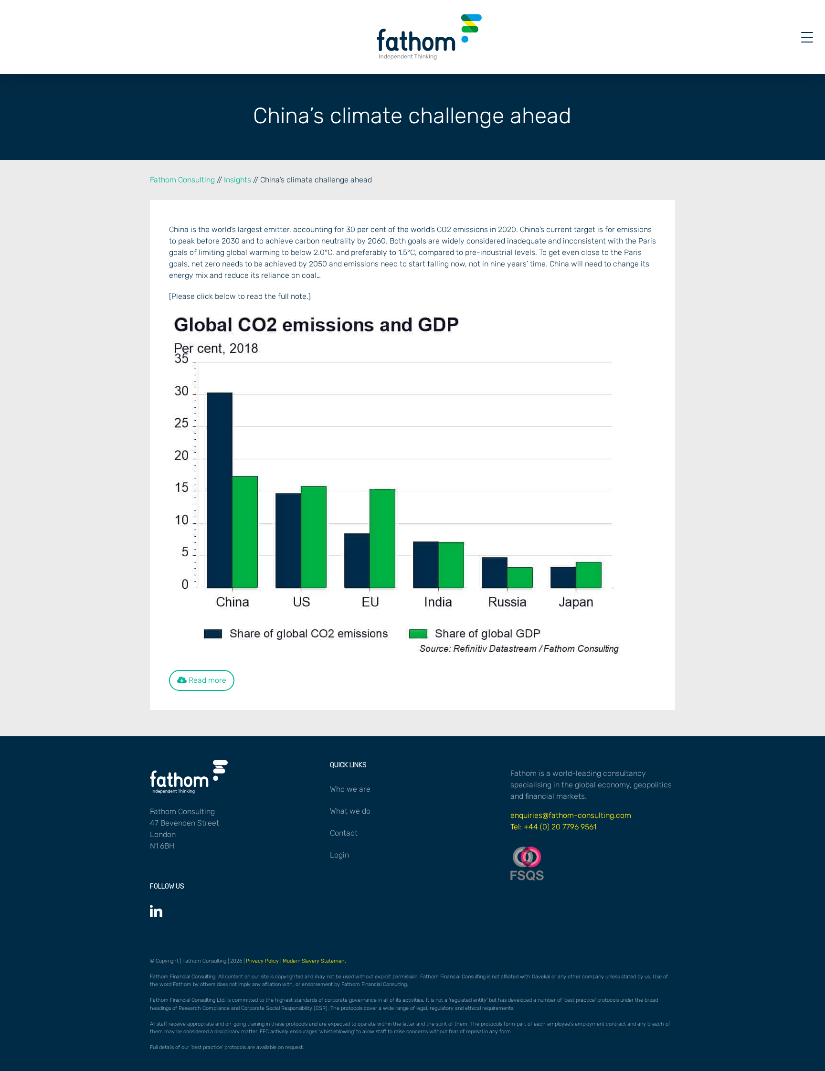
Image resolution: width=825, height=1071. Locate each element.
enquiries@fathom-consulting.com (570, 815)
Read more (206, 680)
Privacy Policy (262, 961)
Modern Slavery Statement (314, 961)
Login (339, 854)
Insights (237, 179)
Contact (344, 833)
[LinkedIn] (156, 911)
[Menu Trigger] (807, 37)
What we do (350, 811)
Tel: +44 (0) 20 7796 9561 (553, 826)
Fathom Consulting (182, 179)
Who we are (350, 789)
